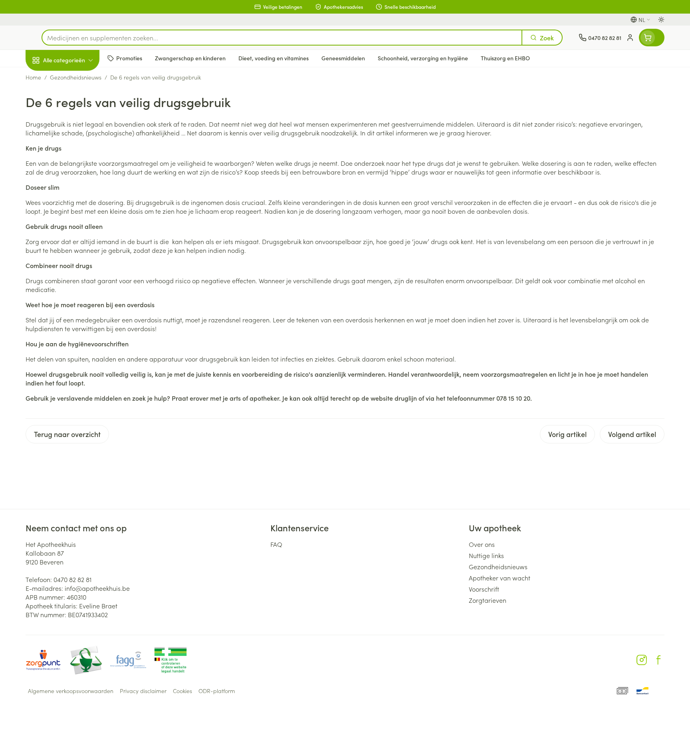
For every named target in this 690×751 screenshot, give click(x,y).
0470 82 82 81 (72, 579)
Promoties (46, 78)
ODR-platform (216, 691)
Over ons (482, 544)
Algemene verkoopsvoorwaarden (70, 691)
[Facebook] (658, 660)
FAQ (276, 544)
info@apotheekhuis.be (97, 588)
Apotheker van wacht (499, 577)
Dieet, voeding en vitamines (76, 132)
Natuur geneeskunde (76, 208)
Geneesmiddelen (76, 276)
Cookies (182, 691)
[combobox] (282, 38)
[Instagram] (642, 660)
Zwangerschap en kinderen (76, 161)
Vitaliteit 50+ (76, 186)
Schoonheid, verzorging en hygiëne (76, 103)
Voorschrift (484, 588)
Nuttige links (486, 555)
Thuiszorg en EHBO (76, 231)
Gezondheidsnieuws (498, 566)
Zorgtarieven (487, 600)
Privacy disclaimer (143, 691)
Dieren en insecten (76, 253)
